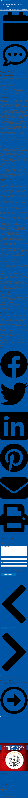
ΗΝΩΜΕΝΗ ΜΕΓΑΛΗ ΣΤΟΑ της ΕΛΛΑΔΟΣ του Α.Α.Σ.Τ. (12, 4)
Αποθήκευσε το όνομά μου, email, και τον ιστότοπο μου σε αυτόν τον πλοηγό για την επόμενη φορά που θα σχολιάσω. (14, 570)
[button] (14, 365)
